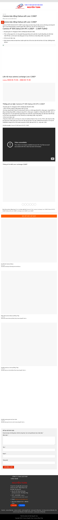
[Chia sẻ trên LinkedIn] (35, 204)
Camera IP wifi (30, 209)
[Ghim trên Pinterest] (33, 204)
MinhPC (15, 18)
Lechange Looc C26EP (22, 211)
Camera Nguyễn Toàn (28, 518)
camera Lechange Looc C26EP (41, 209)
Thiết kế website (24, 516)
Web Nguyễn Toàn (33, 516)
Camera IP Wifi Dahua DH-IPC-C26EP (30, 104)
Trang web (5, 460)
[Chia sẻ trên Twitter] (28, 204)
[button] (2, 6)
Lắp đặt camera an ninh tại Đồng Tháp (9, 367)
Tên (4, 447)
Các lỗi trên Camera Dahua (7, 263)
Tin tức (4, 14)
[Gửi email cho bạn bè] (30, 204)
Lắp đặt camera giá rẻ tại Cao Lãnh (9, 419)
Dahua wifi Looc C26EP (11, 211)
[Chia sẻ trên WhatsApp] (23, 204)
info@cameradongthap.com (21, 499)
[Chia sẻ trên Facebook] (25, 204)
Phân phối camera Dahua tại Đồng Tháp (10, 315)
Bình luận (5, 435)
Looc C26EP (30, 211)
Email (4, 453)
